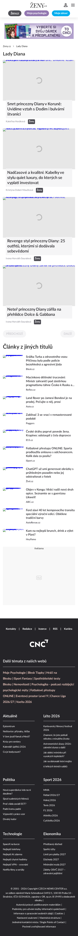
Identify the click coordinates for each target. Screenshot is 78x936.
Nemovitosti (21, 684)
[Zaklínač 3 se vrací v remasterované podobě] (13, 419)
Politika (9, 780)
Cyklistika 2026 (51, 821)
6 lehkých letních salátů (55, 766)
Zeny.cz (7, 46)
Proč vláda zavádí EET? (14, 804)
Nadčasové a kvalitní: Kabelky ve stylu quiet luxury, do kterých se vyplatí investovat (35, 178)
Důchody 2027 (51, 859)
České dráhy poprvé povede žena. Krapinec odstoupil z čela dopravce (48, 433)
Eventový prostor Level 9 (32, 696)
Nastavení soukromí (27, 918)
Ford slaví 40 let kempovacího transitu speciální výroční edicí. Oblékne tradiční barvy (50, 514)
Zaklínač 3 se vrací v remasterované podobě (49, 416)
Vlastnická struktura (49, 918)
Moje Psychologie (14, 672)
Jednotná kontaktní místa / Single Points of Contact (38, 922)
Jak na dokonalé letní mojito (57, 761)
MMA (46, 790)
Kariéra (68, 629)
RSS (55, 629)
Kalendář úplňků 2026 (14, 747)
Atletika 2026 (50, 816)
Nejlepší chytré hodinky (15, 859)
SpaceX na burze (11, 844)
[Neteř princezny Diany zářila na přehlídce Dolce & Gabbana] (39, 285)
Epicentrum (9, 726)
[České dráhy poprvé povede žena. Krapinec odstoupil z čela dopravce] (13, 436)
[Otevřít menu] (73, 5)
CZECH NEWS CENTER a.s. (52, 889)
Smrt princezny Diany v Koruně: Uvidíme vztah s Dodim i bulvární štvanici (35, 109)
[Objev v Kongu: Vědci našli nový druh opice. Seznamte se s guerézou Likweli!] (13, 496)
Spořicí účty (49, 849)
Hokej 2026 (49, 800)
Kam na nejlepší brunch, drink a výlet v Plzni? (49, 532)
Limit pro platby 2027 (54, 854)
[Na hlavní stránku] (39, 5)
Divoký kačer (10, 819)
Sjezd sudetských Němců (16, 799)
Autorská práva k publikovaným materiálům (38, 905)
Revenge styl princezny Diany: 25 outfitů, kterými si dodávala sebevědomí (36, 246)
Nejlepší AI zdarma (12, 854)
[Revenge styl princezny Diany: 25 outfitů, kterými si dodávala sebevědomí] (39, 217)
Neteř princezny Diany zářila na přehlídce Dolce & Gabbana (34, 311)
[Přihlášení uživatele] (65, 5)
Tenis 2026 (49, 805)
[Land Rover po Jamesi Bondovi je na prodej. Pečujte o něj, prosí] (13, 402)
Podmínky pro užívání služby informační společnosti (38, 909)
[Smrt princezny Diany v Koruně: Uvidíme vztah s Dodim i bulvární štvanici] (39, 80)
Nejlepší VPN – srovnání (15, 865)
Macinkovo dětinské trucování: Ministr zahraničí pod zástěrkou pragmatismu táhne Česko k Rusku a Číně (49, 381)
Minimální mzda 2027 (54, 865)
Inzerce (42, 629)
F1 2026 (47, 810)
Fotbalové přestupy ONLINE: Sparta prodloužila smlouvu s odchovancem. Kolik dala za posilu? (49, 452)
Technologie (12, 834)
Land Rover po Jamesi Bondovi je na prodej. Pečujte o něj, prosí (49, 400)
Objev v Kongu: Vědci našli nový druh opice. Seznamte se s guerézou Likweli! (49, 493)
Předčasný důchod (52, 844)
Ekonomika (52, 834)
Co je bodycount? (12, 752)
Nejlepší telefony (11, 849)
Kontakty (11, 629)
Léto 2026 (51, 716)
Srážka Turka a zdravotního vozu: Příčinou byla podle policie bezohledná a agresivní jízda (47, 360)
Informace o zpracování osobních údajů (33, 913)
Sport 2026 (52, 780)
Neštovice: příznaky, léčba (16, 731)
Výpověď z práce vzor (14, 814)
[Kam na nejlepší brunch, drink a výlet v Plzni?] (13, 535)
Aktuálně (10, 716)
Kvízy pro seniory (12, 742)
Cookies (59, 913)
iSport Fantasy (23, 678)
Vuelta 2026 (24, 701)
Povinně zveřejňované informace (39, 927)
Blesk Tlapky (36, 672)
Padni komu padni (12, 809)
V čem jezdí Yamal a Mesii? (16, 737)
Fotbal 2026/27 (51, 795)
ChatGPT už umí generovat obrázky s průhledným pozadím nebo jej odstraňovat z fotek (49, 473)
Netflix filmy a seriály (13, 870)
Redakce (27, 629)
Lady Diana (21, 46)
